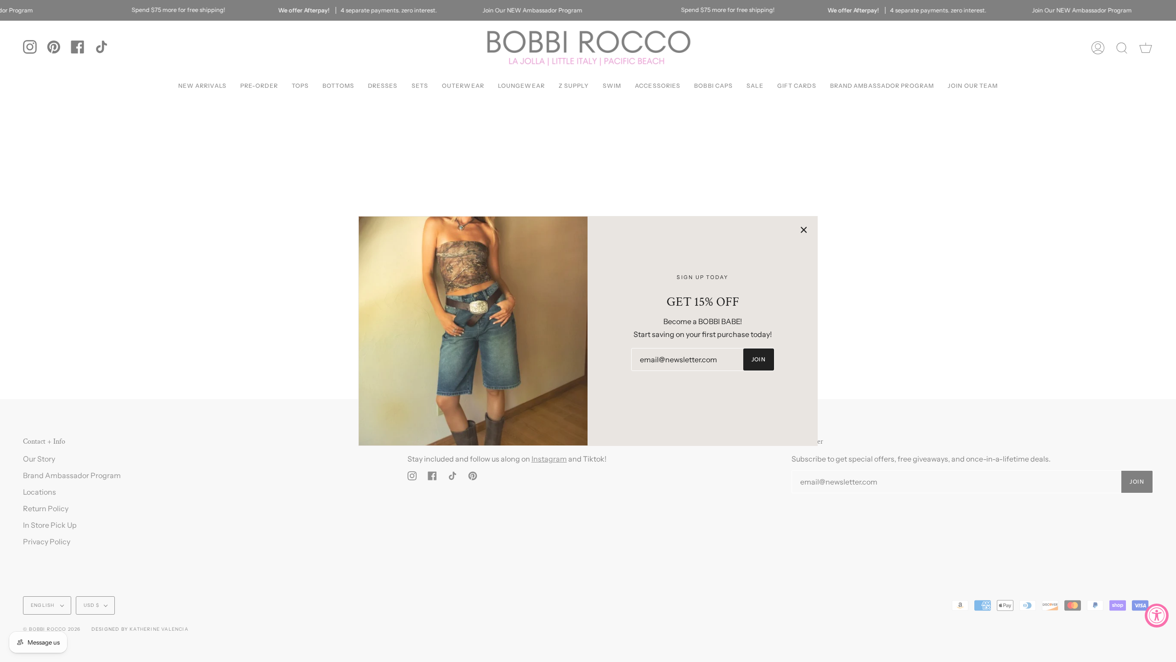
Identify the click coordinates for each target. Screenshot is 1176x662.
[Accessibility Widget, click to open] (1157, 616)
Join (759, 359)
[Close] (803, 229)
